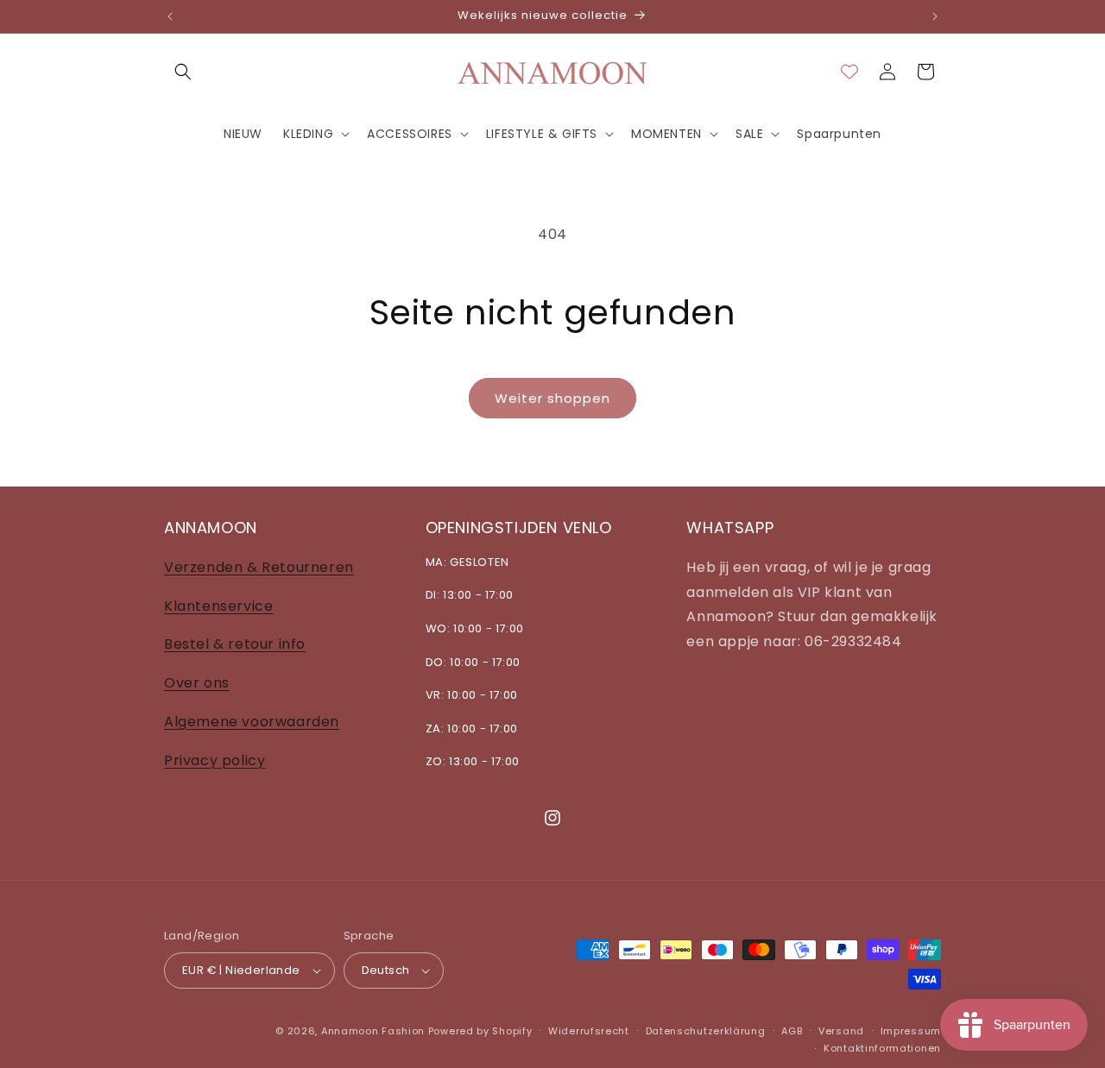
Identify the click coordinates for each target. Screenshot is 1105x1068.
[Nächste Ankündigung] (935, 16)
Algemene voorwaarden (251, 721)
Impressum (911, 1031)
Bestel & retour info (235, 644)
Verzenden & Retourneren (259, 566)
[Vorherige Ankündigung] (170, 16)
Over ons (197, 682)
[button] (183, 72)
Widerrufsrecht (588, 1031)
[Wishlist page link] (849, 71)
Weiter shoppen (552, 398)
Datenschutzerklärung (706, 1031)
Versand (841, 1031)
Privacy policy (214, 760)
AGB (791, 1031)
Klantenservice (218, 605)
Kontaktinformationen (882, 1048)
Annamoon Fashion (373, 1031)
